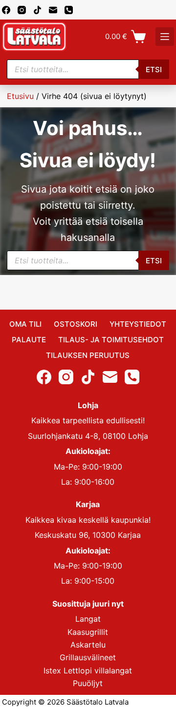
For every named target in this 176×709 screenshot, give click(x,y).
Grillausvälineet (88, 657)
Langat (88, 619)
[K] (164, 36)
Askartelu (88, 645)
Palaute (29, 339)
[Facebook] (6, 10)
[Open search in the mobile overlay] (88, 69)
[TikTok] (37, 10)
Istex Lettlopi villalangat (88, 670)
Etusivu (20, 96)
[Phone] (69, 10)
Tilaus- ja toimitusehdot (111, 339)
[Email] (53, 10)
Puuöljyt (88, 683)
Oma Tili (25, 324)
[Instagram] (22, 10)
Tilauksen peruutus (88, 355)
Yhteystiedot (138, 324)
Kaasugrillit (87, 632)
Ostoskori (75, 324)
